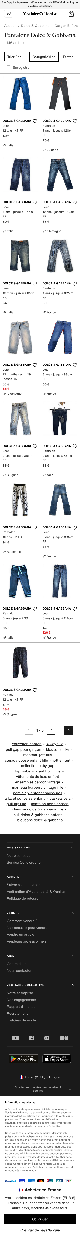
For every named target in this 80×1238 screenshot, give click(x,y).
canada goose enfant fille (26, 760)
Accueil (10, 25)
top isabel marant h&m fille (38, 771)
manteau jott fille (37, 755)
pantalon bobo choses (50, 804)
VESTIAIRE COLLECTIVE (25, 985)
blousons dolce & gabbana (40, 820)
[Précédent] (29, 730)
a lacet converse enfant (25, 798)
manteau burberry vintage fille (37, 787)
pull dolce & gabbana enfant (37, 815)
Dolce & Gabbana (35, 25)
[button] (71, 14)
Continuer (40, 1219)
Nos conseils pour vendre (27, 927)
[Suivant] (51, 730)
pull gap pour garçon (23, 749)
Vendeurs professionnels (26, 941)
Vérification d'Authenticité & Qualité (36, 891)
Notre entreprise (20, 992)
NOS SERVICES (18, 848)
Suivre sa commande (23, 884)
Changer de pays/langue (40, 1230)
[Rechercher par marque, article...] (8, 14)
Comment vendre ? (22, 920)
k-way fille (54, 744)
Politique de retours (22, 898)
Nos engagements (21, 999)
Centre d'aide (17, 963)
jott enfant (61, 760)
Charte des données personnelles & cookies (38, 1089)
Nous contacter (19, 970)
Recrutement (17, 1013)
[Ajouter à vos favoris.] (35, 121)
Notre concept (18, 855)
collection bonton (26, 744)
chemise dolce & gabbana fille (37, 809)
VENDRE (13, 913)
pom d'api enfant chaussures (37, 793)
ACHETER (14, 877)
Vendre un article (20, 934)
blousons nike (57, 749)
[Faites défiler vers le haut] (68, 730)
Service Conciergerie (24, 862)
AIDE (10, 956)
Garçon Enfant (66, 25)
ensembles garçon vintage (37, 782)
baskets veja (60, 798)
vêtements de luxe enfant (37, 776)
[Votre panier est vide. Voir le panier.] (71, 14)
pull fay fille (16, 804)
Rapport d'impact (21, 1006)
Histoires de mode (21, 1020)
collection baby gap (37, 765)
